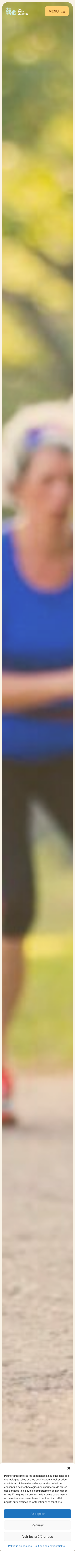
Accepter (37, 1514)
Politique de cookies (20, 1545)
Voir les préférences (37, 1537)
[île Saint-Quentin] (17, 11)
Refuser (38, 1525)
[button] (69, 1468)
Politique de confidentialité (49, 1545)
